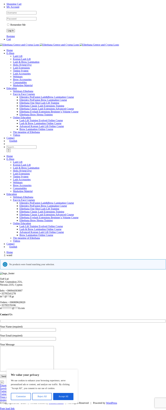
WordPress (111, 403)
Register (10, 36)
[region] (42, 386)
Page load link (7, 408)
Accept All (63, 396)
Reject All (42, 396)
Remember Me (18, 24)
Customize (21, 396)
